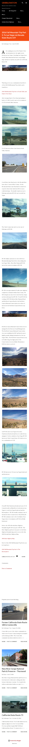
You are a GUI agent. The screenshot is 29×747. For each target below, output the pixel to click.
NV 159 (13, 556)
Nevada (8, 556)
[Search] (22, 3)
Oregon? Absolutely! (7, 18)
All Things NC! (12, 10)
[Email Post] (17, 556)
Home (3, 10)
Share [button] (23, 556)
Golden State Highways (8, 22)
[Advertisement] (14, 584)
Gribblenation (9, 3)
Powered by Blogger (15, 740)
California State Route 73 (12, 715)
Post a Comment (7, 568)
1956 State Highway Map (8, 538)
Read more (24, 641)
